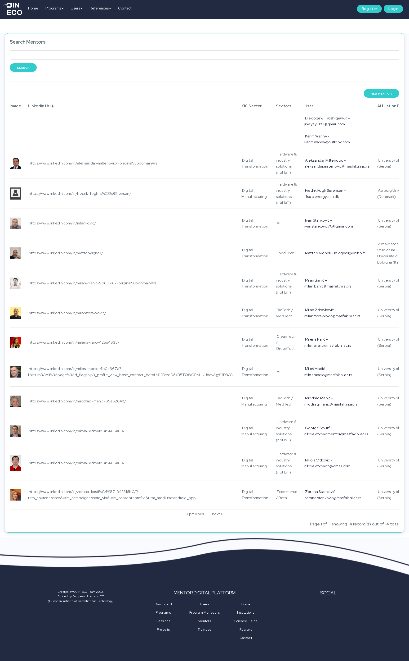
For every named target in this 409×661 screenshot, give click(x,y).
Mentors (204, 621)
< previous (195, 513)
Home (33, 8)
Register (369, 8)
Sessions (163, 621)
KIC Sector (251, 106)
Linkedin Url (39, 106)
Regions (246, 629)
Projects (163, 629)
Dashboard (163, 604)
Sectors (283, 106)
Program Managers (204, 612)
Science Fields (245, 621)
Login (393, 8)
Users (75, 8)
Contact (124, 8)
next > (217, 513)
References (99, 8)
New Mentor (381, 93)
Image (15, 106)
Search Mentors (28, 42)
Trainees (204, 629)
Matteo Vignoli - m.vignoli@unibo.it (335, 253)
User (309, 106)
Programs (53, 8)
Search (23, 67)
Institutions (245, 612)
